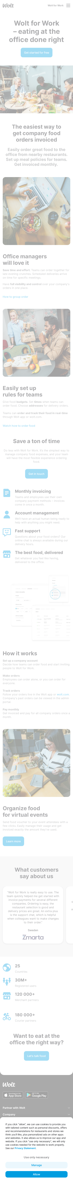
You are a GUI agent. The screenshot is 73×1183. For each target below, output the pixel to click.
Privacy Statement (25, 1148)
